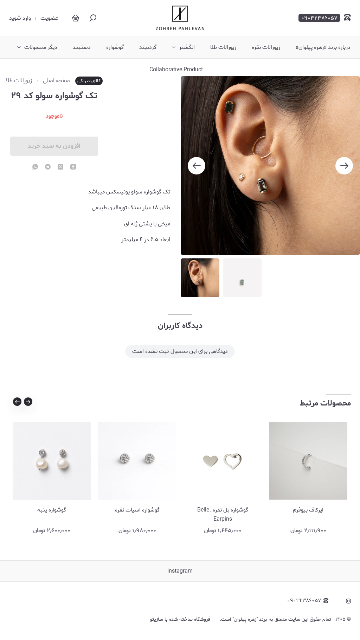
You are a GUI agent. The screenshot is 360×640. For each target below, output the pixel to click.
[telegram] (48, 167)
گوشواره (115, 47)
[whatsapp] (35, 167)
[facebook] (73, 167)
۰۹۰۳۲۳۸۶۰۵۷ (304, 600)
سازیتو (156, 619)
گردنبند (147, 47)
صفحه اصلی (56, 81)
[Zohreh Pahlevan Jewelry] (180, 18)
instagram (180, 571)
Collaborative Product (176, 70)
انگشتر (187, 47)
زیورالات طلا (223, 47)
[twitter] (60, 167)
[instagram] (348, 601)
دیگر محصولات (40, 47)
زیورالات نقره (266, 47)
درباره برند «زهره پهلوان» (323, 47)
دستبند (82, 47)
